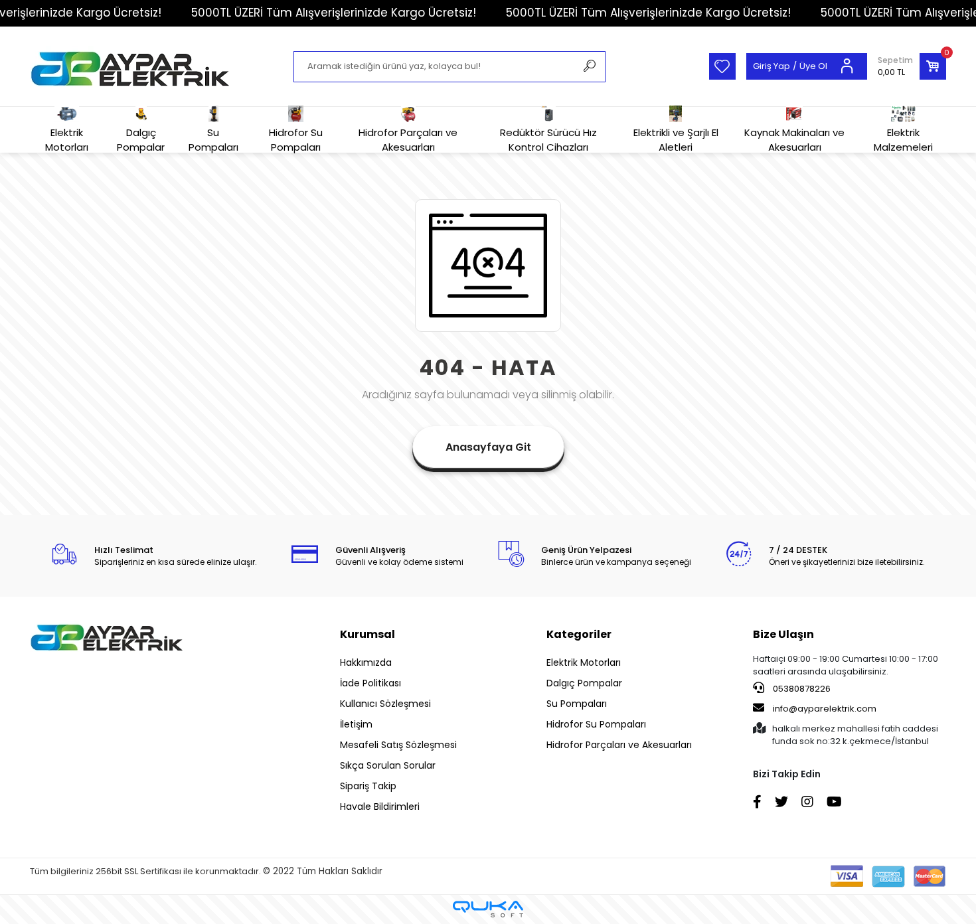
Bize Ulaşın (783, 634)
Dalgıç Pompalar (141, 139)
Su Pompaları (213, 139)
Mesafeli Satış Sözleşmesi (398, 744)
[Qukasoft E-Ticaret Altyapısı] (488, 909)
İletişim (356, 724)
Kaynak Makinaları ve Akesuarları (794, 139)
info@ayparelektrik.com (824, 708)
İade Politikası (370, 683)
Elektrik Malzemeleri (903, 139)
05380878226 (801, 688)
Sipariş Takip (368, 786)
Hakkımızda (366, 662)
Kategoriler (578, 634)
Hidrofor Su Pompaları (296, 139)
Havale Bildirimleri (380, 806)
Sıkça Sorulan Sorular (388, 765)
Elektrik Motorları (66, 139)
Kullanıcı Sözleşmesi (385, 703)
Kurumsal (367, 634)
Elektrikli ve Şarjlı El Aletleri (675, 139)
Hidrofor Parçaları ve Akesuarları (408, 139)
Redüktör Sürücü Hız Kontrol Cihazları (548, 139)
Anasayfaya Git (488, 447)
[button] (912, 66)
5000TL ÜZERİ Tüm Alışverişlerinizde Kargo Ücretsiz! (333, 13)
